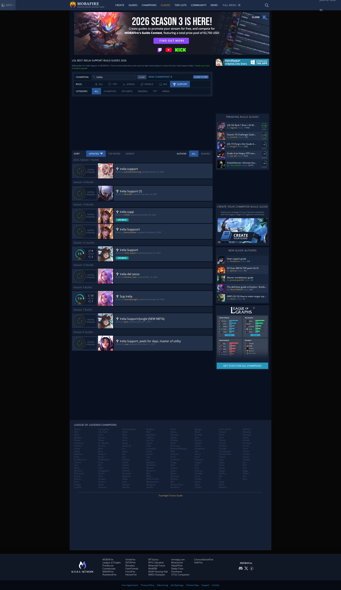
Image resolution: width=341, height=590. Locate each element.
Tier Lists (181, 5)
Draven (101, 445)
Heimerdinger (129, 429)
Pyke (172, 465)
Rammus (174, 476)
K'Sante (126, 459)
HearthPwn (176, 565)
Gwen (101, 484)
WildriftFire (107, 571)
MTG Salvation (156, 562)
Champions (149, 5)
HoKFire (198, 562)
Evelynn (102, 454)
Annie (77, 451)
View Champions (160, 76)
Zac (244, 462)
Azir (76, 465)
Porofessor (108, 565)
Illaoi (124, 434)
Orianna (174, 454)
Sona (197, 476)
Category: (82, 91)
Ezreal (101, 457)
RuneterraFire (109, 574)
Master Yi (151, 470)
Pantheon (175, 459)
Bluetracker (177, 562)
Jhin (124, 454)
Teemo (222, 440)
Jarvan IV (126, 445)
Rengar (198, 429)
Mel (148, 473)
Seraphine (200, 448)
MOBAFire (107, 559)
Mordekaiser (152, 481)
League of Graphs (111, 562)
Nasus (173, 432)
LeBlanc (150, 437)
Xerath (246, 440)
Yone (245, 448)
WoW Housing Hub (158, 571)
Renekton (175, 487)
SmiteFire (130, 559)
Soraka (198, 479)
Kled (148, 432)
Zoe (245, 476)
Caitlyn (77, 484)
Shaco (198, 454)
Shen (197, 457)
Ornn (172, 457)
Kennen (126, 484)
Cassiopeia (103, 429)
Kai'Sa (125, 462)
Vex (220, 476)
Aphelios (78, 454)
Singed (198, 462)
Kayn (124, 481)
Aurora (77, 462)
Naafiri (149, 487)
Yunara (246, 454)
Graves (101, 481)
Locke (149, 451)
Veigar (222, 470)
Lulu (148, 457)
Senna (198, 445)
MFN (9, 5)
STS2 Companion (180, 574)
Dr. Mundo (103, 443)
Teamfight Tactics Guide (171, 495)
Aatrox (77, 429)
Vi (220, 479)
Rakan (173, 473)
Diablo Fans (177, 568)
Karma (125, 468)
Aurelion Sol (80, 459)
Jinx (124, 457)
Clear (142, 77)
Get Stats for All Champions (242, 365)
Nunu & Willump (178, 448)
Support (205, 585)
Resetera (130, 565)
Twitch (222, 457)
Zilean (246, 473)
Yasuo (246, 445)
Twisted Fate (225, 454)
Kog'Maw (150, 434)
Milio (148, 476)
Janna (125, 443)
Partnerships (192, 585)
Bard (76, 468)
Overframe (176, 571)
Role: (79, 84)
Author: (181, 153)
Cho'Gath (102, 432)
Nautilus (174, 434)
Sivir (197, 468)
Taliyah (222, 432)
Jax (123, 448)
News (214, 5)
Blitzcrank (79, 473)
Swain (198, 481)
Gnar (100, 476)
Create (119, 5)
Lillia (148, 445)
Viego (221, 481)
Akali (76, 434)
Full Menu (229, 5)
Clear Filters (201, 77)
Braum (77, 479)
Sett (197, 451)
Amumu (78, 445)
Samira (198, 440)
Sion (197, 465)
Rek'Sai (174, 479)
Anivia (77, 448)
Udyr (221, 459)
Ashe (76, 457)
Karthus (126, 470)
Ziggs (245, 470)
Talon (221, 434)
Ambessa (78, 443)
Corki (100, 434)
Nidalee (174, 440)
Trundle (222, 448)
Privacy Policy (147, 585)
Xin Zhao (247, 443)
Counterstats (109, 568)
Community (198, 5)
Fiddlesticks (104, 459)
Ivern (124, 440)
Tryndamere (225, 451)
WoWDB (152, 568)
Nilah (173, 443)
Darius (101, 437)
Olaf (172, 451)
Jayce (125, 451)
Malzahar (151, 465)
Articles (216, 585)
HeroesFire (131, 574)
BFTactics (153, 559)
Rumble (198, 434)
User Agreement (130, 585)
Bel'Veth (78, 470)
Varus (221, 465)
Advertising (162, 585)
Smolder (199, 473)
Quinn (173, 470)
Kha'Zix (125, 487)
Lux (148, 459)
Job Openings (177, 585)
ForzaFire (130, 571)
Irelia (124, 437)
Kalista (125, 465)
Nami (173, 429)
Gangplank (103, 470)
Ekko (100, 448)
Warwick (247, 432)
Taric (221, 437)
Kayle (125, 479)
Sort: (77, 153)
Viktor (221, 484)
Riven (197, 432)
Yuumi (246, 457)
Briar (76, 481)
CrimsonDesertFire (203, 559)
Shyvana (199, 459)
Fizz (100, 465)
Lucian (149, 454)
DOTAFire (130, 562)
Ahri (76, 432)
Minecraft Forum (156, 565)
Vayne (222, 468)
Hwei (124, 432)
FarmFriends (131, 568)
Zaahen (246, 459)
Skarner (198, 470)
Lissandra (151, 448)
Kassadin (126, 473)
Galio (100, 468)
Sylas (197, 484)
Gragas (101, 479)
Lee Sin (149, 440)
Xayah (246, 437)
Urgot (221, 462)
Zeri (245, 468)
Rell (172, 481)
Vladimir (223, 487)
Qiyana (173, 468)
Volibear (247, 429)
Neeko (173, 437)
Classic (165, 5)
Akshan (77, 437)
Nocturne (175, 445)
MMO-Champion (156, 574)
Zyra (245, 479)
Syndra (198, 487)
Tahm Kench (225, 429)
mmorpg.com (178, 559)
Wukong (247, 434)
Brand (77, 476)
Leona (149, 443)
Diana (101, 440)
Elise (100, 451)
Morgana (150, 484)
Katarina (126, 476)
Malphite (150, 462)
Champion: (82, 77)
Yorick (246, 451)
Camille (78, 487)
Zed (245, 465)
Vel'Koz (222, 473)
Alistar (77, 440)
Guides (133, 5)
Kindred (150, 429)
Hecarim (102, 487)
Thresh (222, 443)
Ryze (197, 437)
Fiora (100, 462)
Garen (101, 473)
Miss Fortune (152, 479)
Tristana (223, 445)
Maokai (150, 468)
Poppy (173, 462)
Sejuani (198, 443)
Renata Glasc (176, 484)
